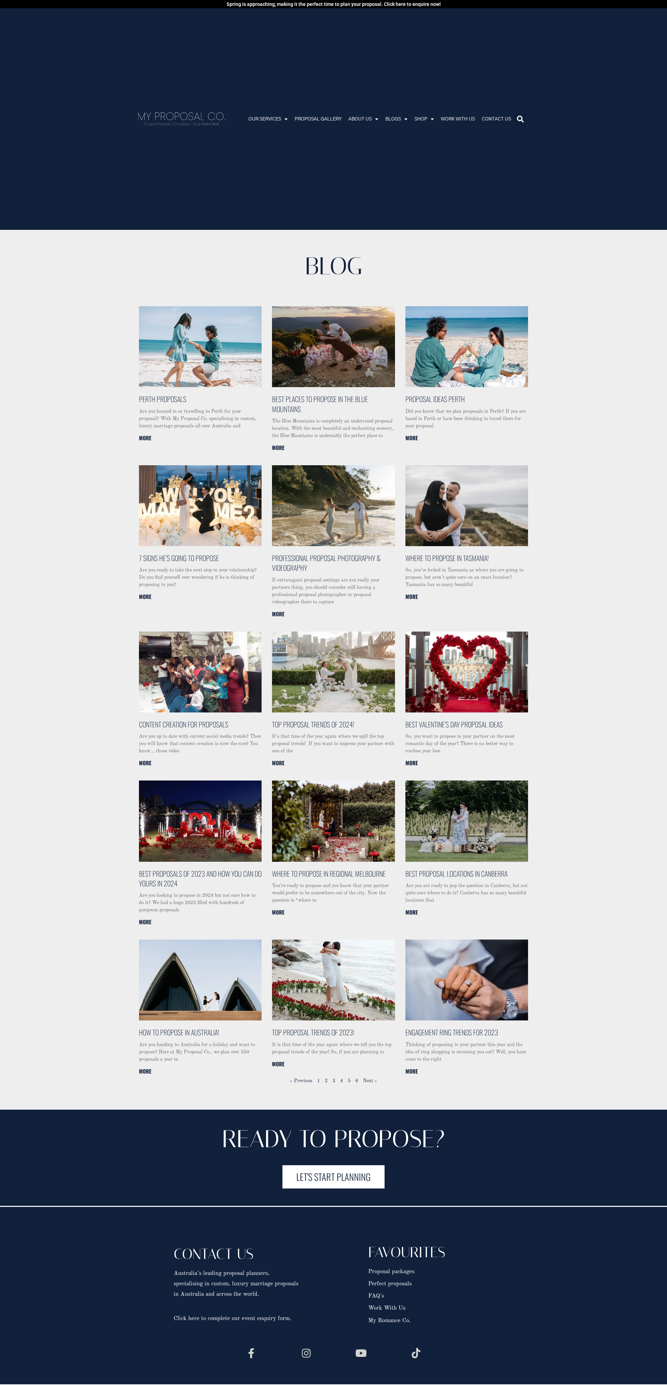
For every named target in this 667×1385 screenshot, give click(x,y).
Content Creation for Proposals (183, 724)
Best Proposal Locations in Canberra (456, 873)
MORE (145, 438)
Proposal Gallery (318, 119)
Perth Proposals (162, 399)
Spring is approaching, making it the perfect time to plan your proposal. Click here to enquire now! (334, 4)
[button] (520, 119)
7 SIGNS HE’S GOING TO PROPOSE (179, 558)
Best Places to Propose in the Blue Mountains (320, 404)
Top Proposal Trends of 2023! (313, 1032)
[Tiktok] (416, 1353)
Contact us (496, 119)
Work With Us (458, 119)
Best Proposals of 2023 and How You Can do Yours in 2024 (200, 878)
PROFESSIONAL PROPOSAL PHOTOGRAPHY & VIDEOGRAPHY (326, 563)
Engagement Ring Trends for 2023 (451, 1032)
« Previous (301, 1080)
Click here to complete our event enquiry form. (232, 1318)
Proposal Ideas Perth (435, 399)
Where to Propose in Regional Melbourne (329, 873)
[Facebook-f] (251, 1353)
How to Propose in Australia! (179, 1032)
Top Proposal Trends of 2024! (313, 724)
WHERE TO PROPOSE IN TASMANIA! (447, 558)
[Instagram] (306, 1353)
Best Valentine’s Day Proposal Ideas (454, 724)
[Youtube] (361, 1353)
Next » (370, 1080)
